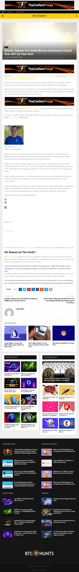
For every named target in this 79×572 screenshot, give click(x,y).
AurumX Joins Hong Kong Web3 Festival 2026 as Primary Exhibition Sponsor (25, 473)
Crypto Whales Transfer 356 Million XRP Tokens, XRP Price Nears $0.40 (14, 344)
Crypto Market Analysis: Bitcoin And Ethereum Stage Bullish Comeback (57, 379)
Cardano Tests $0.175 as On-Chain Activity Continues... (11, 426)
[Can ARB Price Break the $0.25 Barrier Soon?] (12, 366)
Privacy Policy (43, 570)
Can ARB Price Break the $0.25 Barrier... (11, 374)
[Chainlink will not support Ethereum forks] (46, 501)
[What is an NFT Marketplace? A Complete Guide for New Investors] (46, 452)
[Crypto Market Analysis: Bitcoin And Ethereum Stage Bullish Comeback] (58, 372)
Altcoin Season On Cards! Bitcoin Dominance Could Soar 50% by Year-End (33, 76)
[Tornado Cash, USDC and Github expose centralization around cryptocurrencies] (46, 534)
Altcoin (6, 47)
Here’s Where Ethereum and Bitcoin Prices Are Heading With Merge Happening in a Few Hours (59, 301)
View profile (8, 231)
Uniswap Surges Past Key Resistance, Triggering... (50, 414)
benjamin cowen (15, 117)
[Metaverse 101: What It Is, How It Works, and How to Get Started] (46, 474)
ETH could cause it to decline (31, 108)
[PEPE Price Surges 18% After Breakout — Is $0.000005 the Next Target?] (29, 366)
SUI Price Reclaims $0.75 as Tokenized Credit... (11, 407)
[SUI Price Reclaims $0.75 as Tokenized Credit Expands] (12, 399)
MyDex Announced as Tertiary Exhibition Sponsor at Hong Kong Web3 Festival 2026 (24, 462)
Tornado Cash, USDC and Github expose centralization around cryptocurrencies (63, 533)
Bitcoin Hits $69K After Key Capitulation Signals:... (28, 408)
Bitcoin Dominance (28, 247)
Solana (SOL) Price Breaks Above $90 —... (11, 390)
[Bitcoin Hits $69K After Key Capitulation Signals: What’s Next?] (29, 399)
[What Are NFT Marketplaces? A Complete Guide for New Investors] (46, 484)
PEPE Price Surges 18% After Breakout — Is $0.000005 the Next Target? (24, 511)
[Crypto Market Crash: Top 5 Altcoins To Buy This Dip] (50, 390)
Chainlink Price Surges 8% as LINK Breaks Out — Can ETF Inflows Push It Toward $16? (25, 533)
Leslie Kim (8, 57)
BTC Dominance (12, 257)
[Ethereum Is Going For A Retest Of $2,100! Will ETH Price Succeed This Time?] (67, 423)
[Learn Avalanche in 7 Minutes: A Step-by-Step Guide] (46, 463)
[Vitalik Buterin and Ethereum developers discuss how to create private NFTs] (46, 512)
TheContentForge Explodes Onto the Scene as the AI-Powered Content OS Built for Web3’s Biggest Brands (26, 451)
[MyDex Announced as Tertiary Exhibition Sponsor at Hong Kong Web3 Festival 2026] (7, 463)
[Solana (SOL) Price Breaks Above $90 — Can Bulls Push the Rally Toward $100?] (12, 383)
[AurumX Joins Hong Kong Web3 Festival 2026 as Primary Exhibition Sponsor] (7, 474)
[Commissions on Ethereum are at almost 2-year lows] (46, 523)
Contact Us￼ (34, 570)
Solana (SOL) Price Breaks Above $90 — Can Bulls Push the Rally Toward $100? (24, 522)
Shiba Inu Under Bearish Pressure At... (66, 414)
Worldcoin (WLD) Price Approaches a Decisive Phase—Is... (28, 426)
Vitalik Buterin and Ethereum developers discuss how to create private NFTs (64, 511)
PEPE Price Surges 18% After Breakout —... (28, 374)
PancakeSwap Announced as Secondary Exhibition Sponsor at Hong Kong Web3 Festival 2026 (24, 484)
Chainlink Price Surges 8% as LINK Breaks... (28, 390)
